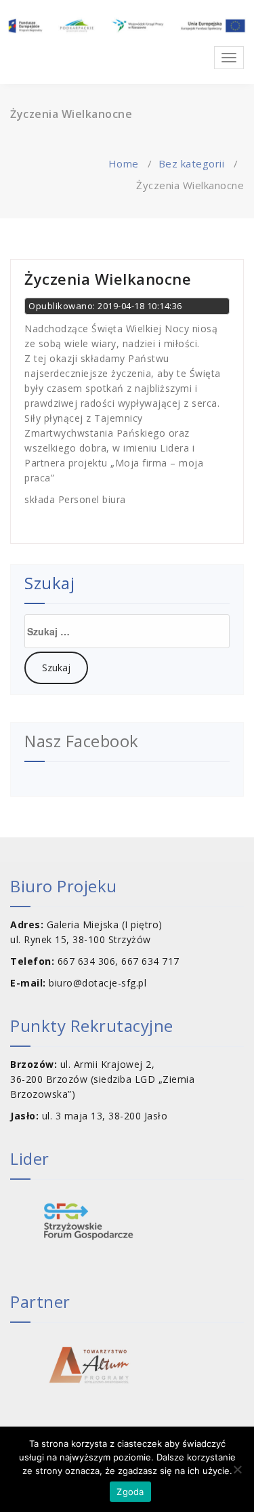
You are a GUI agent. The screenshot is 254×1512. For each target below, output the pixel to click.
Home (123, 163)
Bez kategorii (191, 163)
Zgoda (130, 1491)
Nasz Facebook (81, 741)
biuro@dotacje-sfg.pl (97, 982)
